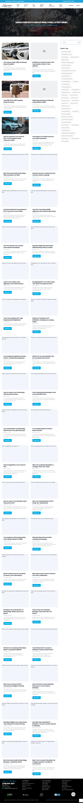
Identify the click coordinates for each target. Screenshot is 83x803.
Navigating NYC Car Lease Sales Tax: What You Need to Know (43, 283)
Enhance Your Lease (26, 785)
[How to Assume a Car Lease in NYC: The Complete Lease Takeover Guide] (15, 125)
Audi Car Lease (65, 57)
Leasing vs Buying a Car (66, 780)
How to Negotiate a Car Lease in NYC (15, 466)
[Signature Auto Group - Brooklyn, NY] (7, 5)
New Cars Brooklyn (65, 111)
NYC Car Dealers (65, 125)
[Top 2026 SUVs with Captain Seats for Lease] (15, 89)
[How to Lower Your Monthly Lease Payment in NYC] (15, 490)
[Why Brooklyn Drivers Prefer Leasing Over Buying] (44, 526)
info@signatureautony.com (11, 788)
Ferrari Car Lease (73, 95)
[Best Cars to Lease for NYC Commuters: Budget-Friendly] (15, 673)
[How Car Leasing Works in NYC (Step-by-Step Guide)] (44, 490)
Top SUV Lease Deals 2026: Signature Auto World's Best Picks (44, 210)
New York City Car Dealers (67, 116)
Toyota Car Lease (75, 138)
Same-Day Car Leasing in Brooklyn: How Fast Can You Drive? (42, 611)
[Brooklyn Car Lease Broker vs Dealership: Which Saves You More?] (15, 598)
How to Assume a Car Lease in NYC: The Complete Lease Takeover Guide (14, 138)
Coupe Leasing (65, 785)
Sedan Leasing (65, 782)
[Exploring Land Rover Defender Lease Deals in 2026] (44, 89)
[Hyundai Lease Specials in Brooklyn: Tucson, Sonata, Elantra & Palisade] (44, 711)
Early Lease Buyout (45, 788)
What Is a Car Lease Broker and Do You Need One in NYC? (43, 357)
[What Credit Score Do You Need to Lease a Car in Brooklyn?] (15, 562)
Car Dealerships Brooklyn (67, 73)
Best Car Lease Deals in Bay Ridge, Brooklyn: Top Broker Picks (15, 761)
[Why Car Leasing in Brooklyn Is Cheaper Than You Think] (44, 453)
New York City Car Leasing (67, 119)
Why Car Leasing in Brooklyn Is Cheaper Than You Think (43, 466)
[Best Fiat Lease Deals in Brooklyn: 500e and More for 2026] (15, 162)
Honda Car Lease (65, 100)
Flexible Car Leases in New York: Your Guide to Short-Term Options (43, 64)
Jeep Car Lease (75, 100)
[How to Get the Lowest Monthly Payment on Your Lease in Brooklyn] (44, 673)
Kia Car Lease (64, 103)
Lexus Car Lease (74, 103)
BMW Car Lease (65, 59)
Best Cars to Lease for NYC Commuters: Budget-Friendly (14, 685)
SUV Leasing (64, 783)
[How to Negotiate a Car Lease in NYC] (15, 453)
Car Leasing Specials (66, 87)
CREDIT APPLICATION (51, 5)
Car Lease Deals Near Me (67, 78)
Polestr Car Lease (65, 127)
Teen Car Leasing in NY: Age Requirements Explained (13, 319)
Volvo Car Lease (65, 141)
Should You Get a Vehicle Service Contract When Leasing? (43, 174)
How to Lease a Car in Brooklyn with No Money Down (14, 393)
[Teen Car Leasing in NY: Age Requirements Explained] (15, 307)
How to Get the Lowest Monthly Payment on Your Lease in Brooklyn (43, 686)
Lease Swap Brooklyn (46, 782)
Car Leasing (75, 81)
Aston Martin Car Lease (66, 54)
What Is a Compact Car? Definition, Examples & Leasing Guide (43, 320)
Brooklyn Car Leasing (66, 65)
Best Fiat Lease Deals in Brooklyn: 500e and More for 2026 (15, 174)
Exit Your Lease (25, 782)
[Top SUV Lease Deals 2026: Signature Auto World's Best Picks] (44, 198)
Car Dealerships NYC (66, 76)
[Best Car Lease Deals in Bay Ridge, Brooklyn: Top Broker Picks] (15, 749)
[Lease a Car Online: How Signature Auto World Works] (15, 270)
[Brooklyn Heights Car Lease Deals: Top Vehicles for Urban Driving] (15, 711)
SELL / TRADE (34, 5)
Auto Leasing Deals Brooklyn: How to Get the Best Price (44, 393)
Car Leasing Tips (65, 89)
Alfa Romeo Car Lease (66, 51)
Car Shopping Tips (75, 89)
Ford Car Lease (65, 97)
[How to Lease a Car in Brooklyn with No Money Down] (15, 381)
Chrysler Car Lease (66, 92)
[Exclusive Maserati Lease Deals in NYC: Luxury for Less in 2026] (15, 198)
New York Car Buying (66, 114)
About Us (24, 786)
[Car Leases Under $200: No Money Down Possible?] (15, 51)
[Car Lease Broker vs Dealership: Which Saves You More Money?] (15, 417)
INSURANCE (71, 5)
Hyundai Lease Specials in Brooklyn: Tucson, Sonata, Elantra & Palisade (44, 724)
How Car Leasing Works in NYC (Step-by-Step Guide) (42, 502)
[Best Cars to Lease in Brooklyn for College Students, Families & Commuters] (44, 749)
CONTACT (78, 5)
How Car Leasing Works (46, 780)
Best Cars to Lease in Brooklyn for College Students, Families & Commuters (43, 762)
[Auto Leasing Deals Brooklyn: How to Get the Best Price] (44, 381)
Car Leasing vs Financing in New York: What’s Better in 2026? (15, 538)
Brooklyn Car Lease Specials (67, 62)
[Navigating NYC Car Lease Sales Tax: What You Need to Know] (44, 270)
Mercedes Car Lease (66, 108)
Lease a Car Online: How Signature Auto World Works (13, 283)
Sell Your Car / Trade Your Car (28, 783)
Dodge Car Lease (76, 92)
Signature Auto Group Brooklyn (68, 133)
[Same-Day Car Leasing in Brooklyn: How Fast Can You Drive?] (44, 598)
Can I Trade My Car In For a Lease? (69, 70)
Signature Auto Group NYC (67, 135)
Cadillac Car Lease (66, 68)
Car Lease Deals (45, 785)
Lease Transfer (45, 783)
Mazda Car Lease (65, 106)
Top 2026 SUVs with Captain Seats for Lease (13, 101)
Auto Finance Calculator (27, 788)
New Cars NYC (75, 111)
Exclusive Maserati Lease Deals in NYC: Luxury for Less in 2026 (15, 210)
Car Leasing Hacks (65, 84)
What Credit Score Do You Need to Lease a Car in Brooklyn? (14, 574)
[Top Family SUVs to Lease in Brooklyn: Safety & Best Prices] (44, 636)
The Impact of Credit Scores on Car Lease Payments (43, 137)
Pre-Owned (64, 788)
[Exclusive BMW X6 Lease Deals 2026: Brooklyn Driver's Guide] (44, 234)
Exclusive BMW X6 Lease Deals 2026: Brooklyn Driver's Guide (42, 246)
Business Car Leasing (46, 786)
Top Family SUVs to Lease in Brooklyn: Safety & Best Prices (42, 649)
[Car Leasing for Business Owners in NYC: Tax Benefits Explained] (15, 345)
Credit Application (25, 780)
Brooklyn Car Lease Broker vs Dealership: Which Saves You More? (14, 611)
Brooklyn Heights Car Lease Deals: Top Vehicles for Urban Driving (15, 723)
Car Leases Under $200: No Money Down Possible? (15, 63)
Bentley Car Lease (74, 57)
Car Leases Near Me (66, 81)
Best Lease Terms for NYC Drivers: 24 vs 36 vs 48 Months (44, 574)
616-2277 (8, 783)
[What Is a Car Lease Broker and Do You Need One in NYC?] (44, 345)
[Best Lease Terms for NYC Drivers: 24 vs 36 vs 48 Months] (44, 562)
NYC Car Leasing (75, 125)
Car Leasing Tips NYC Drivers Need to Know (42, 429)
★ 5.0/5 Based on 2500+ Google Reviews (14, 1)
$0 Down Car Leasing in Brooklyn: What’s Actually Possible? (15, 649)
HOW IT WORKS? (61, 5)
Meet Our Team (45, 789)
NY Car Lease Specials (66, 122)
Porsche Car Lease (65, 130)
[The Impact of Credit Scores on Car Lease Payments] (44, 125)
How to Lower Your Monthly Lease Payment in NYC (15, 502)
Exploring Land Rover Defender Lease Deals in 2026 (43, 101)
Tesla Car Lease (65, 138)
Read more (7, 74)
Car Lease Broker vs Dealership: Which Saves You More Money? (14, 429)
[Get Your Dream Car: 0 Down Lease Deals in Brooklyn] (15, 234)
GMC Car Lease (74, 97)
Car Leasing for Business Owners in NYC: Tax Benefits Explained (15, 357)
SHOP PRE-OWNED (42, 5)
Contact (24, 789)
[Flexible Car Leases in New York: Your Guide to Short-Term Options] (44, 51)
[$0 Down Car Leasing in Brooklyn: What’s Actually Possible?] (15, 636)
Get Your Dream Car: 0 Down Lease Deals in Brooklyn (13, 246)
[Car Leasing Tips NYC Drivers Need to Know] (44, 417)
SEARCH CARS (18, 5)
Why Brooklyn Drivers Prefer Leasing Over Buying (42, 538)
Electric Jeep (64, 95)
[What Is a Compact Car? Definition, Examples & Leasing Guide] (44, 307)
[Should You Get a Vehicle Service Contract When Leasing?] (44, 162)
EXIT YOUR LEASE (26, 5)
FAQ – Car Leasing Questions (67, 789)
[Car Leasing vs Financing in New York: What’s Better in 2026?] (15, 526)
